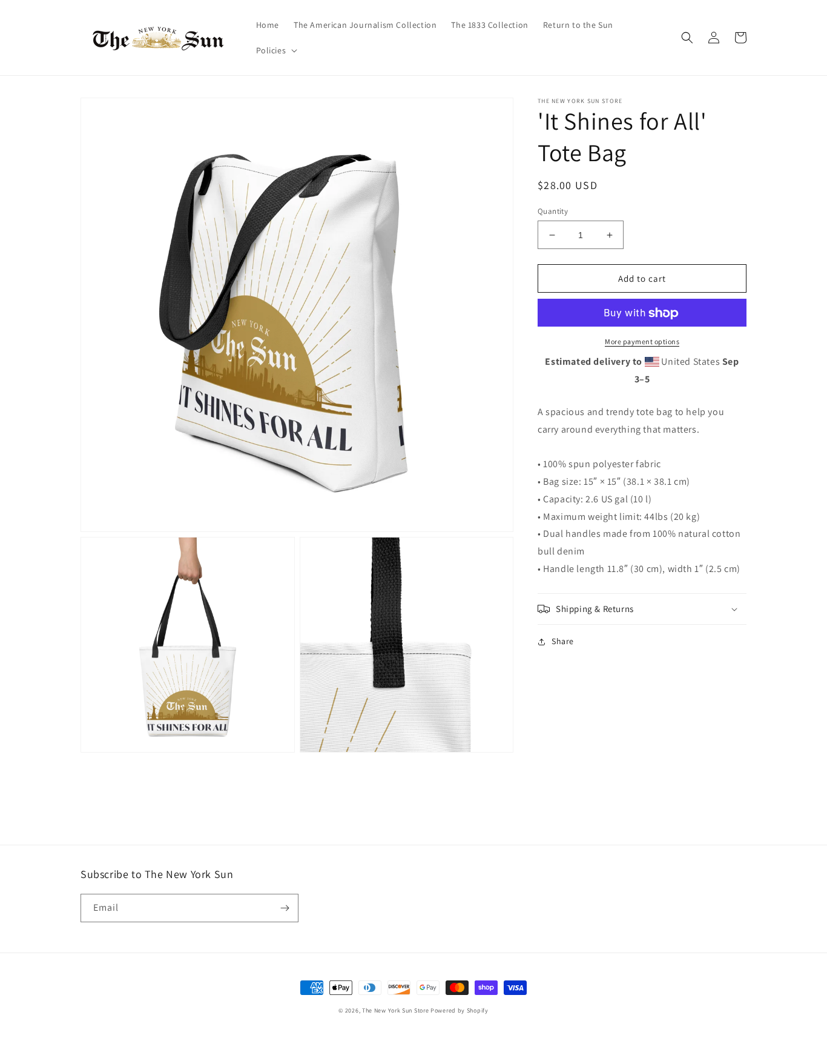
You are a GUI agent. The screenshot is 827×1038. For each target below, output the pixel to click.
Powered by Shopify (459, 1010)
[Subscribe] (284, 908)
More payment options (642, 342)
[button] (276, 50)
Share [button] (563, 641)
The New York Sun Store (396, 1010)
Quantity (553, 211)
